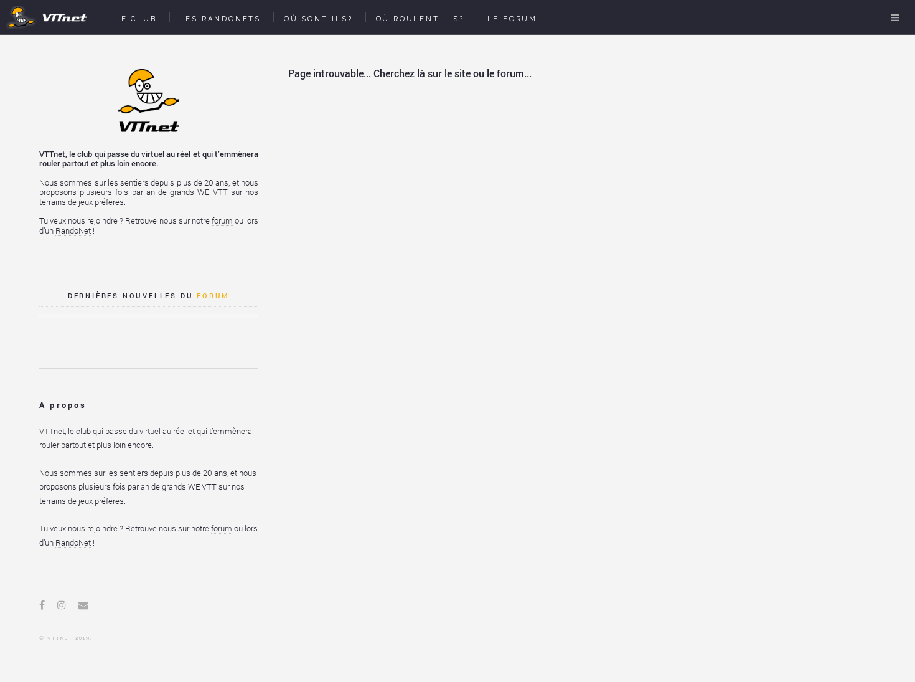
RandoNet (73, 230)
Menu (895, 17)
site (462, 73)
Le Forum (512, 18)
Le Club (136, 18)
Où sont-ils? (318, 18)
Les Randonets (220, 18)
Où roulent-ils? (420, 18)
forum (510, 73)
